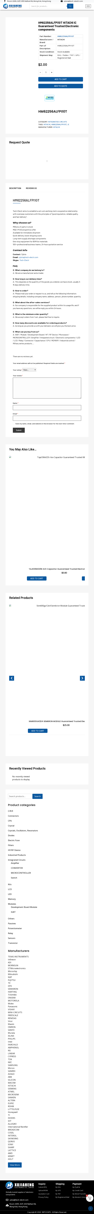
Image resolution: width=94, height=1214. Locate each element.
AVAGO (11, 1074)
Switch (14, 877)
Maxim (11, 1024)
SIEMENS (12, 1088)
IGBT (13, 912)
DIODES (11, 1118)
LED (10, 894)
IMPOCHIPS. (46, 1212)
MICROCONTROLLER (21, 873)
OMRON (12, 1027)
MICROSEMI (13, 1094)
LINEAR (11, 1053)
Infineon (12, 959)
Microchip (12, 971)
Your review (18, 376)
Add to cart (61, 79)
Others (11, 918)
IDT (9, 1121)
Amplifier (15, 863)
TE (9, 983)
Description (15, 188)
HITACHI (61, 39)
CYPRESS (12, 1056)
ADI (9, 962)
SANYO (11, 1030)
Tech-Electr (24, 260)
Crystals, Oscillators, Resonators (23, 830)
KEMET (11, 1156)
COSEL (11, 1132)
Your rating (17, 370)
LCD (10, 889)
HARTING (12, 991)
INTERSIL (12, 1135)
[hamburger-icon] (88, 6)
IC (68, 124)
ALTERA (11, 1100)
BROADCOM (13, 1129)
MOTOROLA (13, 1000)
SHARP (11, 1147)
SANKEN (12, 1097)
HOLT (10, 1159)
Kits (10, 884)
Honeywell (13, 1112)
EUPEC (11, 1103)
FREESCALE (13, 1015)
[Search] (70, 6)
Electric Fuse (14, 840)
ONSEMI (12, 997)
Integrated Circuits (57, 122)
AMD (10, 1153)
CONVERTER (17, 868)
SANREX (11, 1071)
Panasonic (12, 1006)
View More (15, 1165)
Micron (11, 1068)
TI (9, 1115)
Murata (11, 1033)
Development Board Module (24, 907)
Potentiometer (15, 928)
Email (15, 414)
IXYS (10, 986)
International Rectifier (18, 1126)
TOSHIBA (12, 994)
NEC (10, 1062)
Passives (12, 923)
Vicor (10, 1021)
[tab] (17, 189)
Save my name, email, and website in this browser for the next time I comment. (45, 424)
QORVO (11, 1141)
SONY (10, 1144)
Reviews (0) (31, 188)
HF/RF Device (14, 850)
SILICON (12, 1080)
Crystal (11, 825)
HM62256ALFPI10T (59, 124)
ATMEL (11, 1091)
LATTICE (12, 1150)
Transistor (13, 943)
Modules (12, 904)
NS (9, 1050)
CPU (10, 820)
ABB (10, 1077)
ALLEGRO (12, 1124)
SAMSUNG (13, 1065)
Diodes (11, 835)
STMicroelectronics (17, 968)
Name (15, 403)
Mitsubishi (13, 974)
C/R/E (10, 811)
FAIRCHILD (13, 1044)
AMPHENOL (13, 1047)
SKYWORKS (13, 1138)
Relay (10, 933)
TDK (10, 1059)
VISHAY (11, 1009)
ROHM (11, 1106)
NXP (10, 977)
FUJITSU (12, 980)
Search (37, 796)
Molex (11, 1003)
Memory (12, 899)
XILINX (11, 1036)
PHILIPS (11, 1038)
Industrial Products (17, 855)
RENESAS (12, 1018)
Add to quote (60, 86)
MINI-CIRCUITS (15, 1012)
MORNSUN (13, 965)
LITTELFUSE (13, 1109)
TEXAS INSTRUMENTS (18, 956)
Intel (10, 1041)
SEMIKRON (13, 989)
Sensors (11, 938)
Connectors (13, 816)
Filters (11, 845)
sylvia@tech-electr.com (28, 257)
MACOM (12, 1082)
